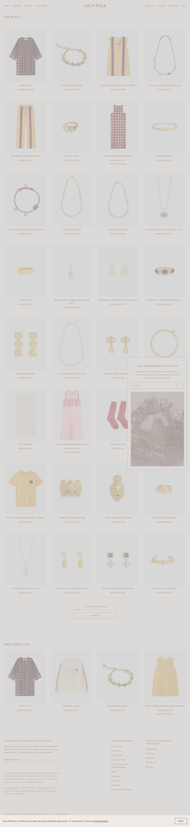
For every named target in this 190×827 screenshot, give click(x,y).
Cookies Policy (100, 821)
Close (181, 821)
